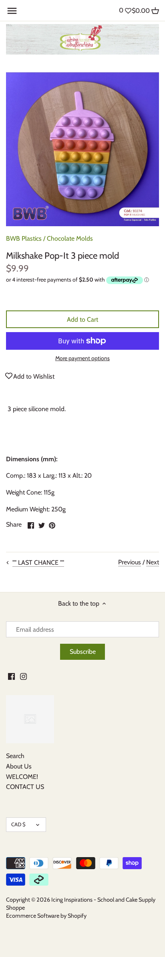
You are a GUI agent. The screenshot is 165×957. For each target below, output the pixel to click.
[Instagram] (23, 675)
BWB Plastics (24, 238)
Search (15, 756)
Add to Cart (82, 319)
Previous (129, 562)
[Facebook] (11, 675)
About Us (19, 766)
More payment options (82, 358)
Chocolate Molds (70, 238)
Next (152, 562)
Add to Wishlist (33, 376)
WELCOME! (22, 777)
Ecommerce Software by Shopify (46, 915)
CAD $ (18, 824)
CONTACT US (25, 787)
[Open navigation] (12, 11)
